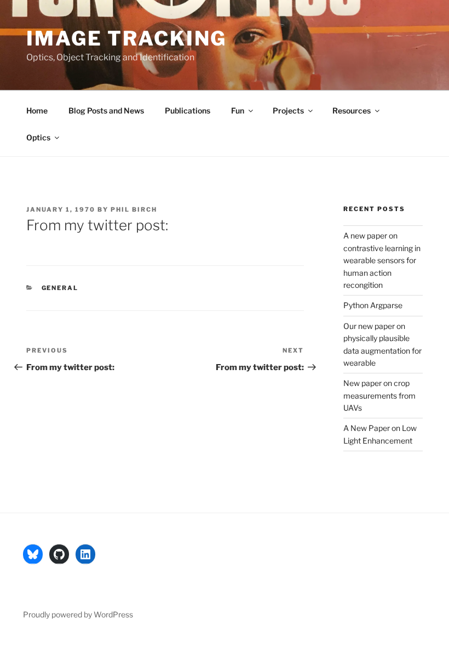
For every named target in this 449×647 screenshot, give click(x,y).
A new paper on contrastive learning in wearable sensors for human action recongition (382, 260)
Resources (351, 110)
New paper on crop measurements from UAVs (379, 395)
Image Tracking (126, 38)
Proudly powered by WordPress (78, 614)
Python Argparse (372, 305)
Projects (288, 110)
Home (37, 110)
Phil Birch (134, 209)
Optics (38, 137)
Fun (237, 110)
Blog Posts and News (106, 110)
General (60, 288)
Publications (187, 110)
